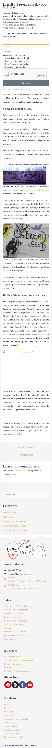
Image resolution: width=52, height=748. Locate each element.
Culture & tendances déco (14, 526)
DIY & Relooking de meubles (15, 530)
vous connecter (20, 470)
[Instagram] (15, 684)
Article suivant (26, 455)
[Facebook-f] (22, 684)
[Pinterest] (8, 684)
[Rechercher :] (26, 494)
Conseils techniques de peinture (19, 58)
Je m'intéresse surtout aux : (15, 55)
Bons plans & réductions (16, 67)
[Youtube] (29, 684)
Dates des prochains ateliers (17, 61)
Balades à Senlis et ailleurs (14, 521)
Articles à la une (10, 512)
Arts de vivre (8, 517)
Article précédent (26, 447)
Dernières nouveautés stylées (18, 64)
